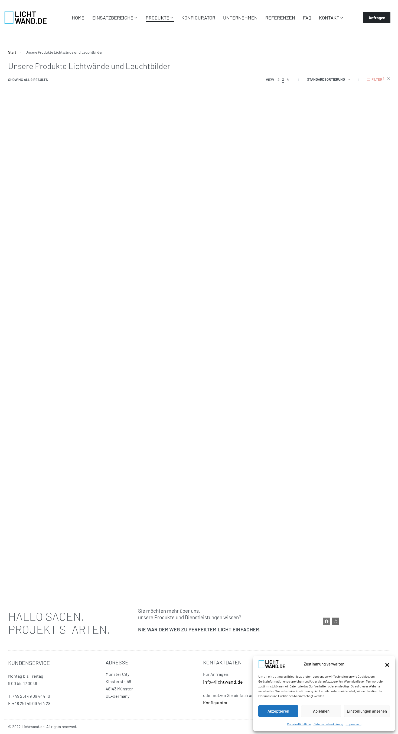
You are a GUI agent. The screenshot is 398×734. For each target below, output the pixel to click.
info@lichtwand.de (223, 682)
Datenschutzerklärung (328, 724)
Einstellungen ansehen (367, 711)
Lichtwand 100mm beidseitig (305, 398)
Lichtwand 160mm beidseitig (175, 557)
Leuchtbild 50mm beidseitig (305, 239)
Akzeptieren (278, 711)
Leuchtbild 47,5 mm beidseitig (177, 239)
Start (12, 52)
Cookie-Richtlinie (299, 724)
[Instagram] (335, 621)
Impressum (353, 724)
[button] (387, 664)
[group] (69, 169)
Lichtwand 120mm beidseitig (45, 557)
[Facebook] (326, 621)
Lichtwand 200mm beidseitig (305, 557)
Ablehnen (321, 711)
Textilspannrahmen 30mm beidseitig (56, 239)
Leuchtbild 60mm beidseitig (45, 398)
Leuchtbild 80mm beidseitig (175, 398)
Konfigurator (215, 702)
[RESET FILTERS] (388, 80)
